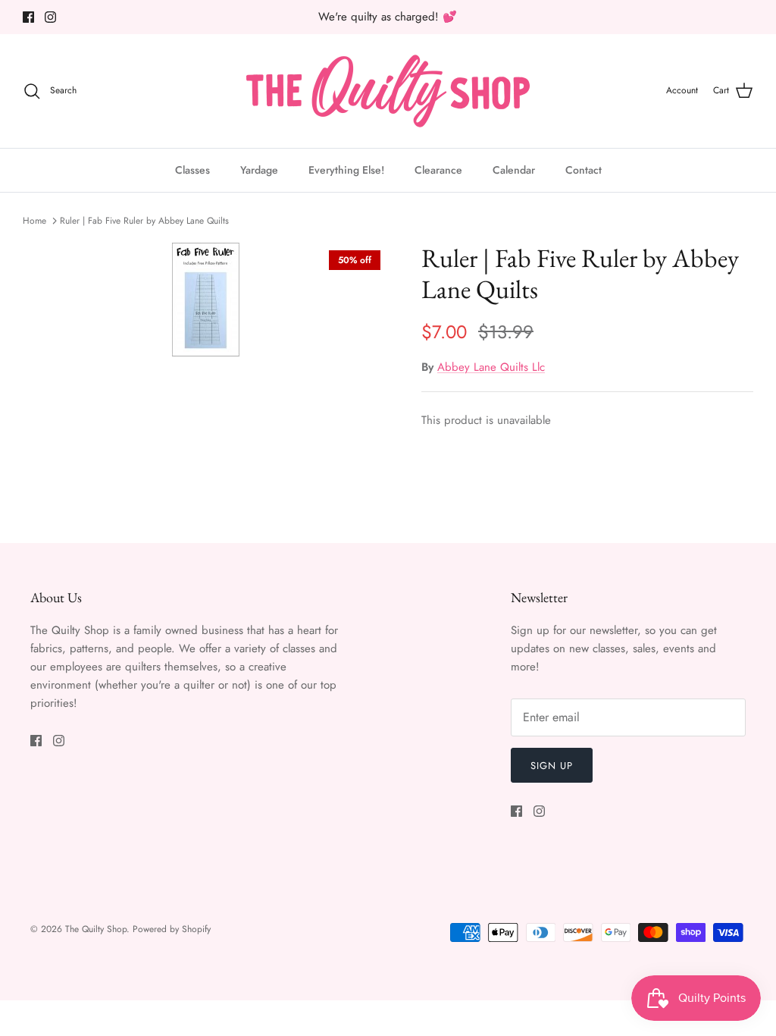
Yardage (259, 169)
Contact (583, 169)
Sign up (551, 765)
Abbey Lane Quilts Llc (491, 367)
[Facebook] (28, 17)
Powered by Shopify (172, 929)
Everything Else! (346, 169)
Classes (192, 169)
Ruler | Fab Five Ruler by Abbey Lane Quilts (144, 221)
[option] (205, 299)
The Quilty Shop (96, 929)
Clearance (438, 169)
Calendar (514, 169)
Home (34, 221)
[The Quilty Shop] (388, 91)
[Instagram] (50, 17)
